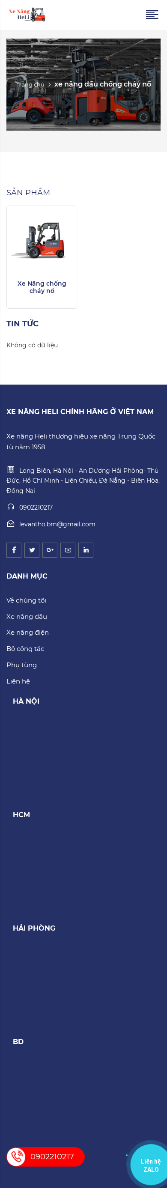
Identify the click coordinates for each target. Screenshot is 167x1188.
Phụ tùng (21, 665)
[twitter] (31, 550)
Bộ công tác (25, 649)
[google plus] (49, 550)
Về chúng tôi (26, 600)
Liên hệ (18, 681)
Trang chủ (30, 84)
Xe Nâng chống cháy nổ (42, 287)
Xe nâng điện (27, 632)
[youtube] (67, 550)
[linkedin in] (85, 550)
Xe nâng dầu (26, 616)
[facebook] (13, 550)
